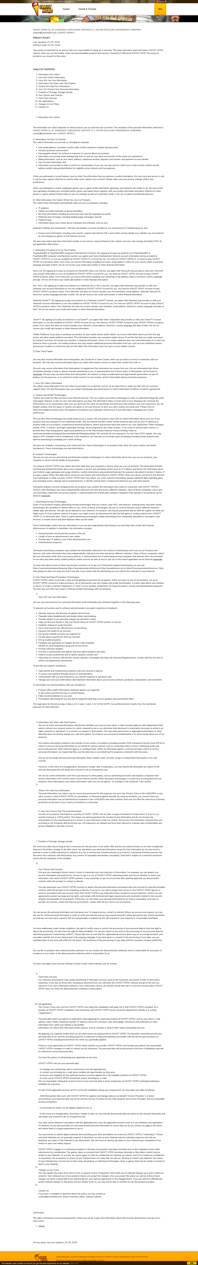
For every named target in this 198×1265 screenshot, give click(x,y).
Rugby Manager (63, 1257)
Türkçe (161, 1)
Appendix (37, 374)
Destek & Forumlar (87, 9)
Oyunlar (66, 9)
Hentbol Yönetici (112, 1257)
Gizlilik (84, 1260)
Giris (160, 9)
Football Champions (96, 1257)
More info (74, 1263)
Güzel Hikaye (124, 1257)
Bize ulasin (61, 1260)
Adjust (41, 1226)
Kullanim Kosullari (73, 1260)
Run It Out (144, 1257)
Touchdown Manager (78, 1257)
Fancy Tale (135, 1257)
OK (192, 1263)
